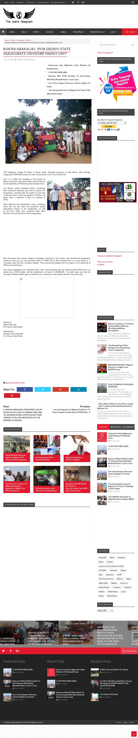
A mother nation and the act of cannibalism (46, 489)
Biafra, (20, 60)
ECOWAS (102, 570)
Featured (20, 40)
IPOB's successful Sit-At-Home (114, 669)
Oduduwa (117, 587)
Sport (123, 592)
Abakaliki (102, 557)
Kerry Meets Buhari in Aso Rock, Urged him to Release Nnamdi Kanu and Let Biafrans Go (115, 406)
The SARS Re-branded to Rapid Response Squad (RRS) (121, 498)
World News (78, 32)
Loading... (101, 264)
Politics (36, 32)
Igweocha (110, 575)
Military (120, 579)
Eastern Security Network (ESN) (111, 566)
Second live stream (58, 2)
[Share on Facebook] (25, 389)
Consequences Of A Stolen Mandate (44, 458)
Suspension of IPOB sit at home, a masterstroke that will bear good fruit (76, 487)
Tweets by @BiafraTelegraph (109, 256)
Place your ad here (105, 262)
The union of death (109, 694)
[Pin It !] (12, 395)
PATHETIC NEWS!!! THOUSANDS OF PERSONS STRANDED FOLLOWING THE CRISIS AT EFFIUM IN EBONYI (51, 638)
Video (101, 596)
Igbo (101, 575)
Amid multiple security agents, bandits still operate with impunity (15, 457)
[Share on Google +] (61, 389)
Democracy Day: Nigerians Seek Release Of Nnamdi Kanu (120, 435)
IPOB (28, 40)
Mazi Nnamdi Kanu (106, 579)
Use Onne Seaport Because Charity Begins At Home (120, 472)
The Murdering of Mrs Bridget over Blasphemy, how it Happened (119, 347)
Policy (13, 2)
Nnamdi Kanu (104, 587)
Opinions (50, 32)
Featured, (27, 60)
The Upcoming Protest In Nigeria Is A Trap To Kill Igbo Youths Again (121, 486)
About (6, 2)
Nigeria (114, 583)
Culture (110, 562)
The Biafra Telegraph (10, 722)
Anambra (121, 557)
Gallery (63, 32)
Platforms (20, 2)
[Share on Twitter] (43, 389)
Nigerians (124, 583)
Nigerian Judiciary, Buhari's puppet (74, 458)
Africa (112, 557)
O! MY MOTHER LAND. (58, 72)
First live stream (43, 2)
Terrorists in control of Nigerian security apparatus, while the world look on (16, 487)
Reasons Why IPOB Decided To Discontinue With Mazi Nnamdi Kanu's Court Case (120, 461)
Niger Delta (103, 583)
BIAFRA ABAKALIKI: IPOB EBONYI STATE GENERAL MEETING (15, 641)
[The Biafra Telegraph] (19, 16)
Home (7, 40)
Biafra (13, 40)
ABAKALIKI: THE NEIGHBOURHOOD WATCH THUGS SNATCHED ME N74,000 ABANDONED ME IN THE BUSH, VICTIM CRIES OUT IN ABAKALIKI (121, 635)
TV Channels (30, 2)
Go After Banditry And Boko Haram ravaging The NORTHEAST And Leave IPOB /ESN (116, 683)
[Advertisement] (86, 13)
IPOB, (33, 60)
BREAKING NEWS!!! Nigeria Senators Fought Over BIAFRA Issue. (120, 367)
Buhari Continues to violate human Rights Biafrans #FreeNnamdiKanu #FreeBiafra (121, 327)
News (129, 579)
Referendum (113, 592)
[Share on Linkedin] (78, 389)
